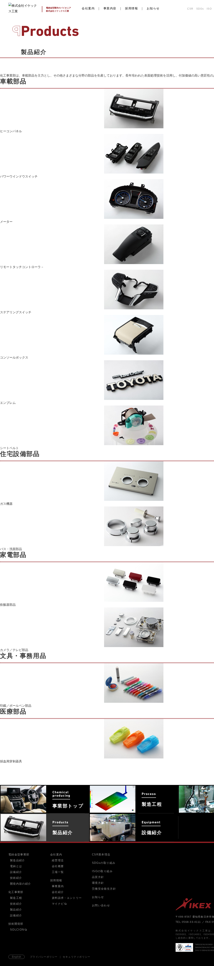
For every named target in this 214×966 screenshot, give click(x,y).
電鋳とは (16, 866)
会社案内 (88, 8)
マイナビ (58, 903)
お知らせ (153, 8)
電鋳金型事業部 (18, 854)
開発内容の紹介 (20, 883)
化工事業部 (15, 892)
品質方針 (98, 877)
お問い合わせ (101, 905)
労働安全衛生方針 (104, 888)
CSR (190, 8)
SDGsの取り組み (103, 862)
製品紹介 (16, 909)
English (16, 956)
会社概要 (58, 866)
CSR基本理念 (101, 854)
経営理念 (58, 860)
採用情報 (131, 8)
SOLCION (17, 929)
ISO (209, 8)
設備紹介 (16, 872)
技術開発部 (15, 923)
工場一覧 (58, 872)
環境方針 (98, 882)
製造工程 (16, 898)
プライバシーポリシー (44, 956)
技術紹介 (16, 878)
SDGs (200, 8)
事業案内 (58, 886)
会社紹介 (58, 892)
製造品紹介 (17, 860)
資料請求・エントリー (67, 898)
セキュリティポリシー (76, 956)
